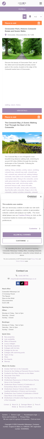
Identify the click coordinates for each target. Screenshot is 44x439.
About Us (15, 404)
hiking (13, 170)
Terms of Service (20, 261)
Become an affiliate (25, 407)
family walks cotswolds (28, 188)
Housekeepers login (30, 415)
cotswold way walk (21, 172)
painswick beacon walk (12, 185)
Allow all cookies (22, 235)
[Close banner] (41, 196)
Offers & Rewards (10, 341)
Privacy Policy (34, 259)
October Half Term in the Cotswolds (16, 369)
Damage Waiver (26, 404)
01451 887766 (4, 3)
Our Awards (8, 359)
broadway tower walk (12, 183)
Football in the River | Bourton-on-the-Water (19, 373)
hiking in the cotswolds (25, 179)
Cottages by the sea (11, 350)
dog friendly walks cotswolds (14, 190)
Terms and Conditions (9, 417)
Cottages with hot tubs (11, 348)
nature (13, 105)
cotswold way (9, 172)
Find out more (35, 419)
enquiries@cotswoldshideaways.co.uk (23, 279)
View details (22, 110)
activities (18, 170)
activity (24, 170)
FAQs (6, 357)
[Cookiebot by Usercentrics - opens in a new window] (28, 196)
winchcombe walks (26, 183)
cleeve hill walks (26, 185)
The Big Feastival (10, 378)
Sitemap (7, 361)
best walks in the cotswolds (21, 176)
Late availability (9, 339)
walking (7, 105)
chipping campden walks (28, 181)
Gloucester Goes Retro (12, 375)
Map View (30, 16)
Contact (6, 404)
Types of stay (8, 355)
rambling (36, 170)
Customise (33, 228)
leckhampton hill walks (12, 188)
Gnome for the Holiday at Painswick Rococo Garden (21, 371)
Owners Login (15, 415)
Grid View (25, 16)
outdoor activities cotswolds (21, 192)
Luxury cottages (9, 343)
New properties (9, 337)
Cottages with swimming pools (14, 352)
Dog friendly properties (12, 346)
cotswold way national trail (17, 174)
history (18, 105)
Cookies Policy (24, 215)
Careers (5, 415)
